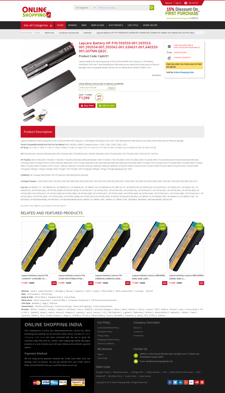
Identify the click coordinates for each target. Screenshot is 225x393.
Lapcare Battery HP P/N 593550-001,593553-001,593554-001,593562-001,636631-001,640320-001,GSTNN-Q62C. (145, 32)
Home (37, 32)
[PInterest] (202, 382)
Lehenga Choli (137, 372)
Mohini (149, 312)
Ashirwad (70, 309)
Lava (88, 312)
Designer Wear (54, 297)
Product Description (38, 132)
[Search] (151, 7)
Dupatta (78, 291)
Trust (109, 315)
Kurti (165, 372)
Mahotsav (138, 312)
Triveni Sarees (97, 315)
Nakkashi (174, 312)
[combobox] (123, 7)
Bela (124, 309)
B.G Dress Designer (103, 309)
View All (149, 291)
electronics (49, 32)
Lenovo (96, 312)
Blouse (69, 291)
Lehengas (59, 291)
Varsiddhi (118, 315)
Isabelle (34, 312)
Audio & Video (58, 300)
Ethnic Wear (107, 291)
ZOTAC (152, 315)
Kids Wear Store (115, 376)
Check (111, 87)
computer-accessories (69, 32)
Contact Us (138, 331)
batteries (88, 32)
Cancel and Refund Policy (108, 327)
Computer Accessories (78, 300)
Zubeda (161, 315)
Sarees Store (130, 376)
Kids (198, 372)
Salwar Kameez (45, 291)
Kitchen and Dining (43, 306)
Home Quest (191, 309)
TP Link (85, 315)
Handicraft (100, 376)
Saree (33, 291)
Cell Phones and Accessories (103, 300)
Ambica (60, 309)
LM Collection (114, 312)
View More (156, 75)
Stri (41, 315)
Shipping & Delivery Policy (109, 339)
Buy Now (89, 105)
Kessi (51, 312)
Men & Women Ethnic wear (181, 372)
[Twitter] (175, 382)
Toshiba (75, 315)
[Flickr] (191, 382)
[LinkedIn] (180, 382)
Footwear (139, 291)
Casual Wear (69, 297)
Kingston (69, 312)
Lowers (95, 291)
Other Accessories (42, 300)
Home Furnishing (63, 306)
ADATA (33, 309)
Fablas (164, 309)
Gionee (172, 309)
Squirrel (24, 315)
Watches (53, 303)
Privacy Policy (103, 335)
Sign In (100, 354)
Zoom (46, 45)
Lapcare (79, 312)
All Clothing (46, 294)
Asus (79, 309)
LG (104, 312)
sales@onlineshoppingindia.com (159, 361)
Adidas (42, 309)
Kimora (59, 312)
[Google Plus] (186, 382)
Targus (66, 315)
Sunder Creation (53, 315)
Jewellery (36, 303)
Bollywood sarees (120, 372)
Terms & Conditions (106, 343)
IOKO (25, 312)
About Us (137, 327)
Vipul (139, 315)
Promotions (138, 335)
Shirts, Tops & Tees (123, 291)
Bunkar (132, 309)
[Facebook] (170, 382)
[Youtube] (196, 382)
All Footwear (33, 294)
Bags (45, 303)
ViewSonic (129, 315)
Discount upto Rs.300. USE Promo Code (182, 18)
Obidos (184, 312)
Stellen (34, 315)
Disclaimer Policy (105, 331)
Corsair (149, 309)
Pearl (193, 312)
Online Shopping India (183, 72)
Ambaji (51, 309)
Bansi (116, 309)
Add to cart (108, 105)
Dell (156, 309)
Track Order (103, 358)
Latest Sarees (145, 376)
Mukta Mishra (161, 312)
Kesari (43, 312)
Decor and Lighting (82, 306)
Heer (181, 309)
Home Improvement (102, 306)
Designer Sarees (103, 372)
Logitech (127, 312)
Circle (140, 309)
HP (201, 309)
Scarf (87, 291)
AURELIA (88, 309)
